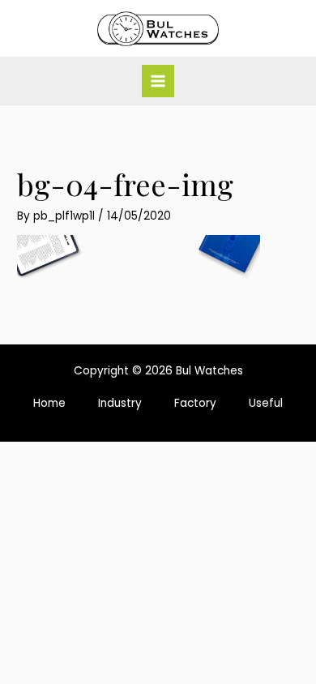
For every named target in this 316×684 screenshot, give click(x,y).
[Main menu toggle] (158, 81)
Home (49, 403)
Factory (195, 403)
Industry (120, 403)
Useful (266, 403)
